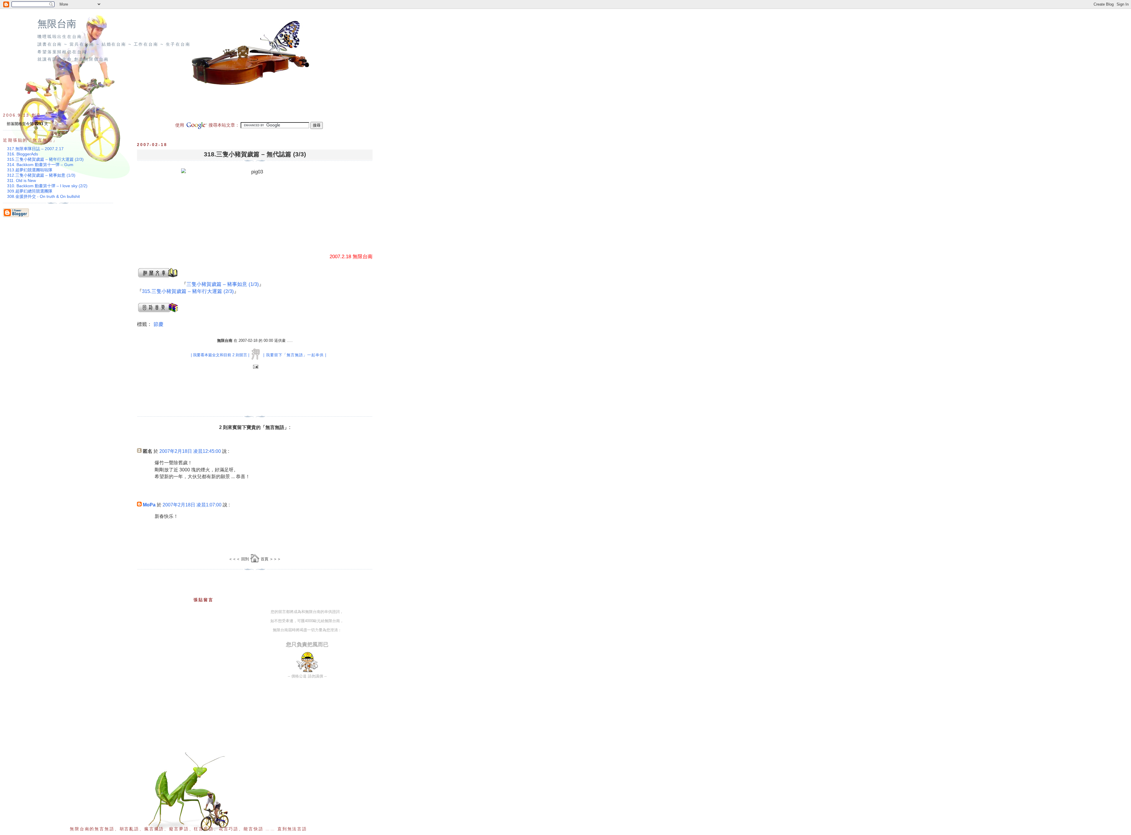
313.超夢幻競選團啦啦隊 (29, 170)
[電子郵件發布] (255, 367)
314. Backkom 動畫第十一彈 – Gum (40, 164)
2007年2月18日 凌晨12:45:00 (190, 451)
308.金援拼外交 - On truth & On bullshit (43, 196)
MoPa (149, 504)
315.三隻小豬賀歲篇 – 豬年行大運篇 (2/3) (188, 291)
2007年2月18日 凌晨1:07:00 (192, 504)
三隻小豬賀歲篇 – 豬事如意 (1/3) (222, 284)
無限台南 (56, 24)
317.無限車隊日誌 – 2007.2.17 (35, 148)
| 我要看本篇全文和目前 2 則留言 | (220, 355)
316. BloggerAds (22, 154)
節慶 (158, 324)
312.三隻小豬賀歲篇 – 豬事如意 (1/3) (41, 175)
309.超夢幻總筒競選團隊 (29, 191)
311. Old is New (21, 180)
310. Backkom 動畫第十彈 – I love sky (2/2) (47, 185)
